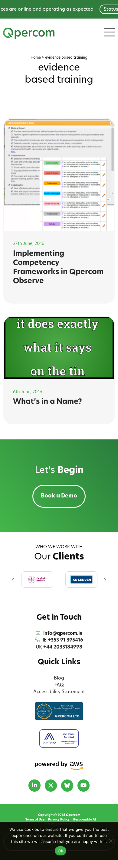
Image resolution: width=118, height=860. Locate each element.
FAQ (59, 685)
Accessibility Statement (59, 692)
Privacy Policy (59, 819)
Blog (59, 678)
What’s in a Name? (47, 402)
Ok (60, 850)
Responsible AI (84, 819)
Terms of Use (34, 819)
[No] (110, 841)
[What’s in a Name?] (59, 348)
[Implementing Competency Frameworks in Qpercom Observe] (59, 175)
